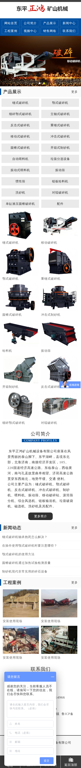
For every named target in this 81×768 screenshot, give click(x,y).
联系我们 (69, 31)
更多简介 (40, 516)
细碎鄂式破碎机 (20, 114)
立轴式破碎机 (60, 114)
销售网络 (49, 31)
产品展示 (49, 23)
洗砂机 (20, 192)
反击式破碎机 (20, 125)
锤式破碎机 (20, 102)
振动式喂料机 (20, 170)
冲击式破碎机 (60, 136)
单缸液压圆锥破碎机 (20, 203)
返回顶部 (70, 764)
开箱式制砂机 (60, 147)
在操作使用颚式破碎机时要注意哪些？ (29, 545)
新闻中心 (69, 23)
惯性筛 (20, 181)
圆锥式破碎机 (20, 147)
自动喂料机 (20, 159)
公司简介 (30, 23)
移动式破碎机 (20, 136)
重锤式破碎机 (60, 125)
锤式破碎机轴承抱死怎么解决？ (25, 537)
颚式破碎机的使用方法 (18, 554)
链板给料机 (60, 181)
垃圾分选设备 (60, 159)
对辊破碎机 (60, 192)
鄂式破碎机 (60, 102)
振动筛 (60, 170)
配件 (60, 203)
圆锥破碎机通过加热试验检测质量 (26, 563)
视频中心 (30, 31)
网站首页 (10, 23)
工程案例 (10, 31)
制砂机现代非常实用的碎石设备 (25, 571)
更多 (74, 91)
